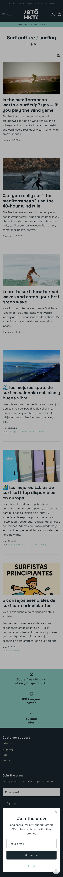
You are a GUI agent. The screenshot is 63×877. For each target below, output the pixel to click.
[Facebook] (29, 866)
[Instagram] (34, 866)
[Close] (55, 811)
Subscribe (31, 855)
